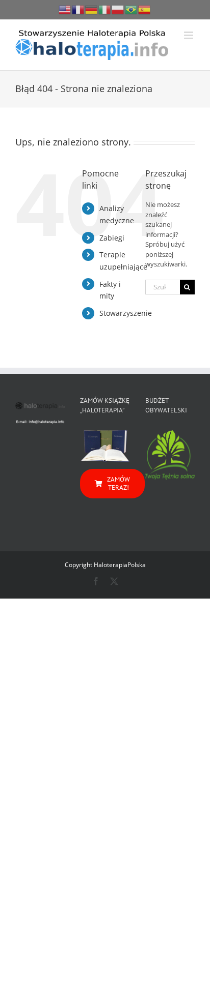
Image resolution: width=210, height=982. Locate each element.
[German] (91, 9)
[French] (78, 9)
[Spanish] (144, 9)
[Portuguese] (131, 9)
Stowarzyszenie (125, 313)
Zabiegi (111, 238)
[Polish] (118, 9)
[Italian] (105, 9)
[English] (65, 9)
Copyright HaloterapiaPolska (105, 564)
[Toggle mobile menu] (189, 35)
